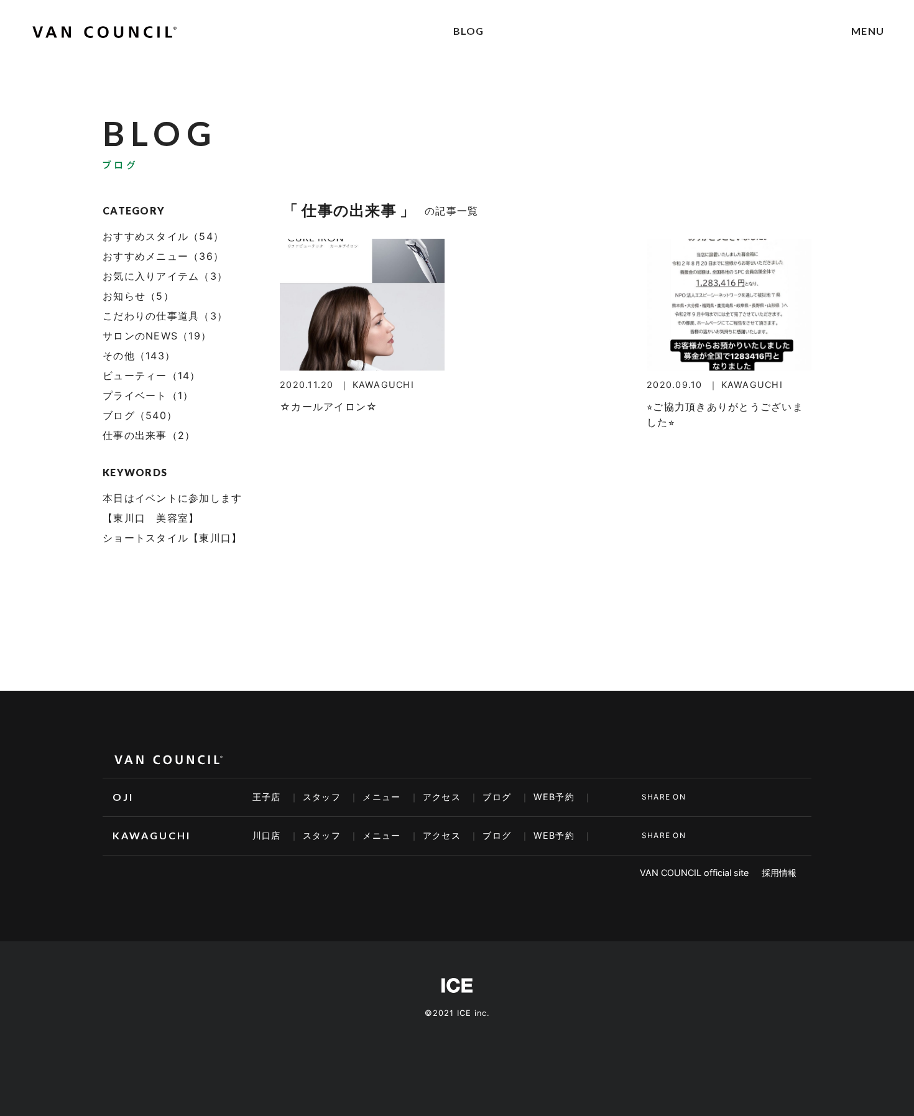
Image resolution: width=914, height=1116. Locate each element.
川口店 (266, 835)
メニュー (381, 796)
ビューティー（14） (152, 375)
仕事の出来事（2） (149, 435)
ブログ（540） (140, 415)
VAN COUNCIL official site (694, 872)
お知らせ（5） (138, 296)
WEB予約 (554, 796)
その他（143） (139, 355)
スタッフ (322, 796)
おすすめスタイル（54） (163, 236)
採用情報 (779, 872)
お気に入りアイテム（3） (165, 276)
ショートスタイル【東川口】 (172, 538)
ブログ (496, 796)
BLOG (468, 31)
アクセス (442, 796)
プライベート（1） (148, 395)
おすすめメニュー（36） (163, 256)
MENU (867, 31)
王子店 (266, 796)
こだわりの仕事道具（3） (165, 316)
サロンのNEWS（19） (157, 336)
